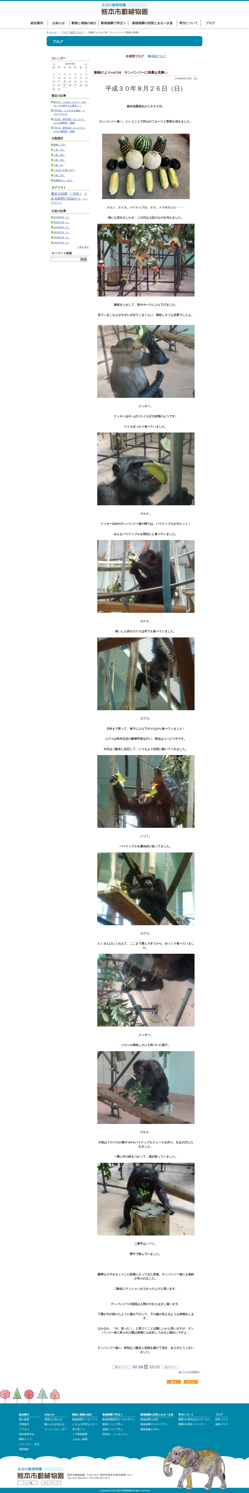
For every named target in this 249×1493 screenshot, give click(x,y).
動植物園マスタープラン (154, 1424)
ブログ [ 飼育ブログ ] (72, 32)
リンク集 (27, 1483)
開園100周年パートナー (191, 1424)
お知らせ (58, 23)
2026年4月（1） (61, 237)
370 (151, 1367)
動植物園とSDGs (149, 1429)
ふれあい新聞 (79, 1439)
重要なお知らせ (53, 1419)
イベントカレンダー (55, 1429)
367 (135, 1367)
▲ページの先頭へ (189, 1371)
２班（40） (59, 155)
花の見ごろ (78, 1429)
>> (85, 63)
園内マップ (25, 1439)
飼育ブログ (221, 1419)
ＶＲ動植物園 (79, 1434)
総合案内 (37, 23)
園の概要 (24, 1419)
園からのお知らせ (54, 1424)
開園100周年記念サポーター (194, 1419)
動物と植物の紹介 (84, 23)
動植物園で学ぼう (113, 23)
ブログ (210, 23)
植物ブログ (158, 56)
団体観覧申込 (26, 1434)
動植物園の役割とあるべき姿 (152, 23)
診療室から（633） (63, 180)
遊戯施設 (24, 1449)
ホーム (53, 32)
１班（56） (59, 150)
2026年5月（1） (61, 232)
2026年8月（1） (61, 217)
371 (157, 1367)
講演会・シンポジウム (115, 1434)
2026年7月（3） (61, 222)
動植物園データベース (84, 1419)
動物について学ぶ (113, 1424)
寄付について (188, 23)
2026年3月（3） (61, 242)
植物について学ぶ (113, 1429)
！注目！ (75, 194)
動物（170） (59, 144)
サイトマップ (51, 1483)
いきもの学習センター (84, 1424)
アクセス (24, 1429)
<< (54, 63)
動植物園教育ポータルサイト (119, 1419)
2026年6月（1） (61, 227)
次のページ (170, 1367)
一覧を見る (83, 247)
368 (140, 1367)
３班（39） (59, 160)
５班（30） (59, 175)
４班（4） (58, 165)
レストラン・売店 (29, 1444)
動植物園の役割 (149, 1419)
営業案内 (24, 1424)
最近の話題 (59, 194)
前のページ (121, 1367)
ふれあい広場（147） (64, 170)
